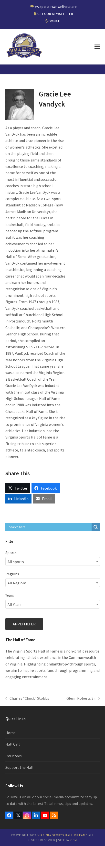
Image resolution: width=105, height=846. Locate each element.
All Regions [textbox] (17, 582)
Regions (12, 573)
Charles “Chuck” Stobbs (27, 698)
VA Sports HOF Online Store (56, 6)
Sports (11, 552)
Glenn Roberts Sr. (80, 698)
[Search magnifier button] (96, 527)
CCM (73, 840)
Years (9, 595)
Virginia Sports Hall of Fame (62, 835)
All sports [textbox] (16, 561)
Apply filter (24, 623)
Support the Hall (19, 767)
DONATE (54, 21)
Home (10, 732)
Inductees (13, 755)
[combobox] (52, 561)
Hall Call (12, 744)
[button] (97, 47)
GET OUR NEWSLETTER (55, 13)
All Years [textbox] (14, 604)
